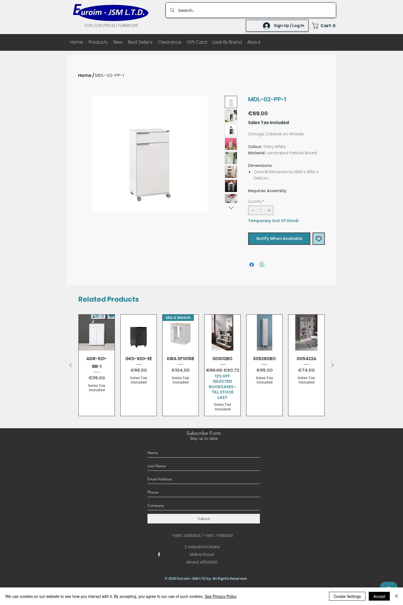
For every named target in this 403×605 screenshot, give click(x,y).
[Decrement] (252, 210)
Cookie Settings (347, 596)
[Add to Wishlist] (319, 239)
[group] (201, 365)
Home (85, 75)
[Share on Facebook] (251, 264)
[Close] (396, 596)
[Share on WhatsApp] (262, 264)
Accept (379, 596)
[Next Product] (332, 365)
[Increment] (269, 210)
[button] (324, 26)
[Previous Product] (70, 365)
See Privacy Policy (221, 596)
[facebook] (159, 554)
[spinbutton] (260, 210)
